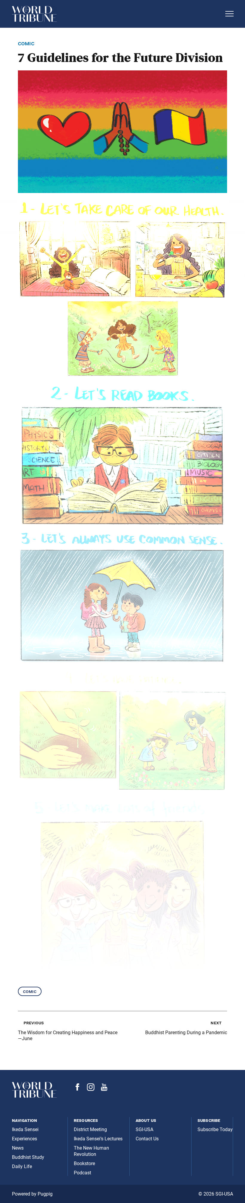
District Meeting (90, 1129)
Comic (29, 991)
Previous (34, 1022)
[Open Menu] (229, 14)
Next (216, 1022)
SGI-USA (144, 1129)
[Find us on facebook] (77, 1089)
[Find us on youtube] (104, 1089)
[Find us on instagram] (90, 1089)
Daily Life (22, 1166)
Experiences (24, 1139)
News (18, 1148)
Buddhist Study (28, 1157)
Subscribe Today (215, 1129)
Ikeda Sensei (25, 1129)
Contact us (147, 1139)
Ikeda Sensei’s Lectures (98, 1139)
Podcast (82, 1173)
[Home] (116, 14)
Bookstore (84, 1163)
